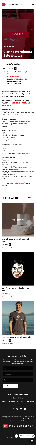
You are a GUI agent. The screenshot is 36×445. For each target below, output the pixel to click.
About (4, 401)
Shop (14, 398)
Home (10, 395)
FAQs (21, 401)
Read (26, 395)
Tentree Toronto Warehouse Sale (16, 337)
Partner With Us (13, 401)
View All (31, 198)
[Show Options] (25, 374)
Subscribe (10, 386)
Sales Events (18, 395)
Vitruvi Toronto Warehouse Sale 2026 (16, 240)
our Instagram (18, 183)
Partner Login (29, 401)
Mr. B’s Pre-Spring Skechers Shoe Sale (16, 289)
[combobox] (11, 374)
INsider (20, 398)
